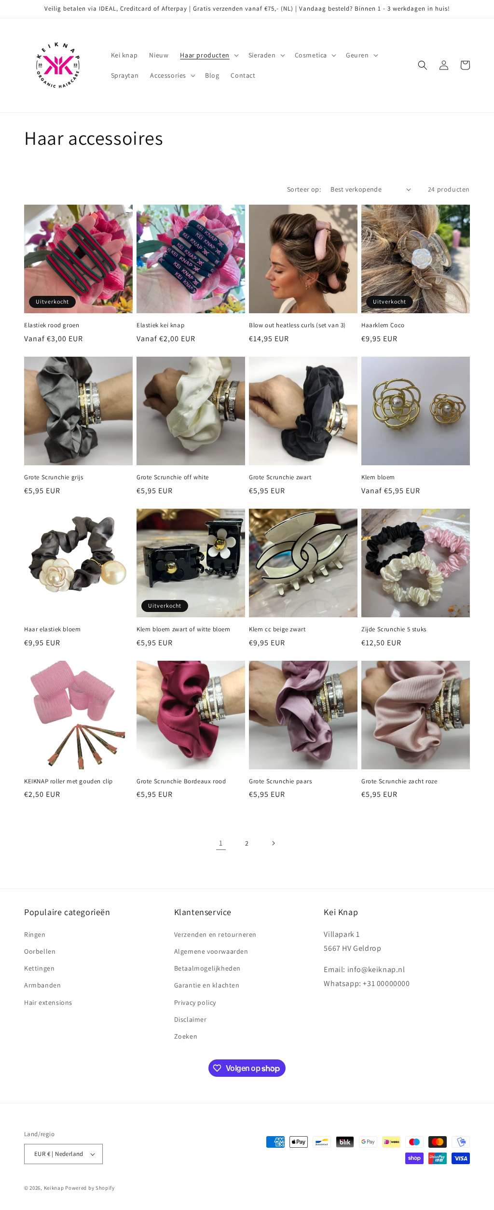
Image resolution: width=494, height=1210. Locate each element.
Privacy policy (195, 1002)
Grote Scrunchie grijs (53, 477)
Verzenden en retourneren (215, 934)
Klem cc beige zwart (277, 629)
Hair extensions (48, 1002)
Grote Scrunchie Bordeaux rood (181, 781)
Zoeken (186, 1036)
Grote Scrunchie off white (173, 477)
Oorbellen (39, 951)
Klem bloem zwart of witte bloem (184, 629)
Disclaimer (190, 1019)
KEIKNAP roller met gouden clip (68, 781)
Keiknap (54, 1187)
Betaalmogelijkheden (207, 968)
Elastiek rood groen (51, 325)
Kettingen (39, 968)
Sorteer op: (304, 189)
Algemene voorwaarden (211, 951)
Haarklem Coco (383, 325)
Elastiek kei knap (160, 325)
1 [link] (221, 843)
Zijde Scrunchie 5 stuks (393, 629)
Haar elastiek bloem (52, 629)
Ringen (35, 934)
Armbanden (42, 985)
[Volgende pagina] (273, 843)
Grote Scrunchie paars (280, 781)
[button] (208, 55)
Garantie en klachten (207, 985)
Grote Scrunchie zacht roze (399, 781)
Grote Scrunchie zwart (280, 477)
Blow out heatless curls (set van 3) (297, 325)
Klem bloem (378, 477)
